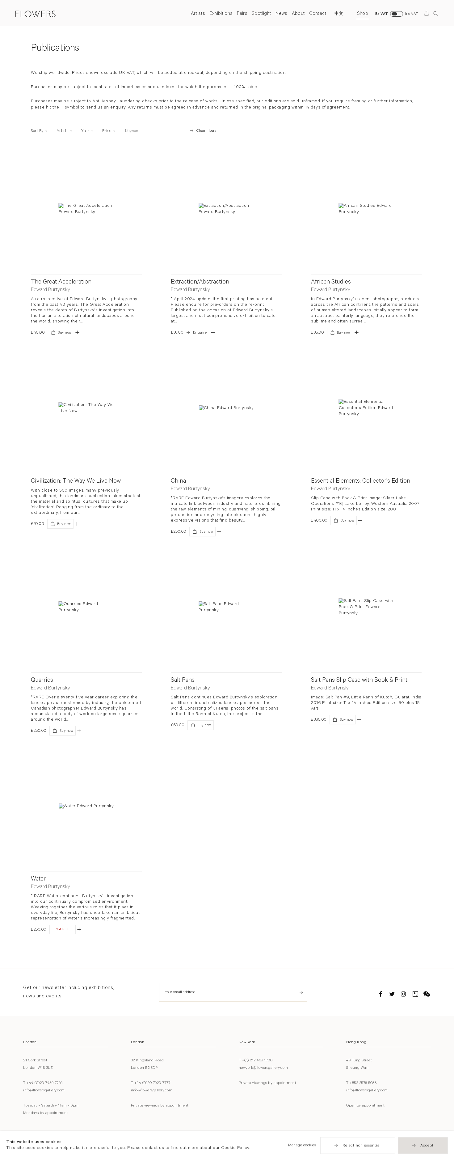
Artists (198, 14)
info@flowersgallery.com (44, 1091)
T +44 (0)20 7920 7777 (150, 1083)
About (298, 14)
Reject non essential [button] (362, 1146)
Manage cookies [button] (302, 1145)
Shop (362, 14)
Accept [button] (427, 1146)
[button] (77, 332)
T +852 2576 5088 (361, 1083)
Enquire (200, 333)
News (281, 14)
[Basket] (427, 14)
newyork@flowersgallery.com (263, 1068)
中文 (338, 14)
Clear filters (206, 131)
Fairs (242, 14)
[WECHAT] (426, 995)
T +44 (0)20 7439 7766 (43, 1083)
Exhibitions (221, 14)
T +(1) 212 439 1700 (256, 1061)
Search (436, 13)
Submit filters (176, 131)
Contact (317, 14)
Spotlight (261, 14)
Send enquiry (301, 992)
